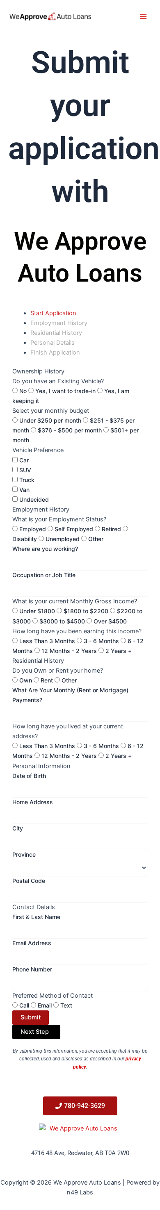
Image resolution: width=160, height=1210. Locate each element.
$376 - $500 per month (70, 430)
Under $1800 (37, 610)
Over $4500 (110, 621)
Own (25, 680)
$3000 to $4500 (62, 621)
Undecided (34, 499)
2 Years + (118, 650)
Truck (26, 479)
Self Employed (74, 528)
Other (95, 538)
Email (45, 1005)
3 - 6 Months (101, 640)
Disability (24, 538)
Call (24, 1005)
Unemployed (63, 538)
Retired (111, 528)
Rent (47, 680)
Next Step (36, 1031)
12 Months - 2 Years (69, 650)
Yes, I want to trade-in (65, 390)
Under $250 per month (50, 420)
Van (24, 489)
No (23, 390)
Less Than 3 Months (47, 640)
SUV (25, 469)
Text (66, 1005)
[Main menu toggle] (143, 16)
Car (24, 460)
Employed (32, 528)
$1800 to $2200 (86, 610)
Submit (31, 1017)
